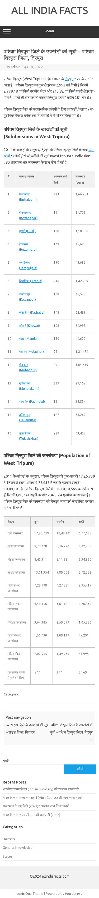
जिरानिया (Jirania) (30, 281)
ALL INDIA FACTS (49, 10)
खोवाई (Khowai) (29, 325)
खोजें (5, 761)
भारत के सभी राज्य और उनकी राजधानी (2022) (31, 815)
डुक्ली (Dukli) (27, 231)
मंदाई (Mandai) (29, 338)
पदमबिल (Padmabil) (32, 401)
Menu (49, 31)
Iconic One (24, 893)
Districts (9, 839)
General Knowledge (17, 847)
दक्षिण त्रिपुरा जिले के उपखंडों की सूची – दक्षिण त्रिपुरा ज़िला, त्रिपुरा (71, 732)
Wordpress (73, 893)
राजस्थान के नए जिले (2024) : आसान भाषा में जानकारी (36, 806)
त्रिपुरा (69, 79)
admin (16, 67)
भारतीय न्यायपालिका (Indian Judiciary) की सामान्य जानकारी (41, 789)
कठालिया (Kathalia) (31, 312)
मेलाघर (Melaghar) (31, 351)
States (7, 856)
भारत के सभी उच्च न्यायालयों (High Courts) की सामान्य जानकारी (43, 797)
